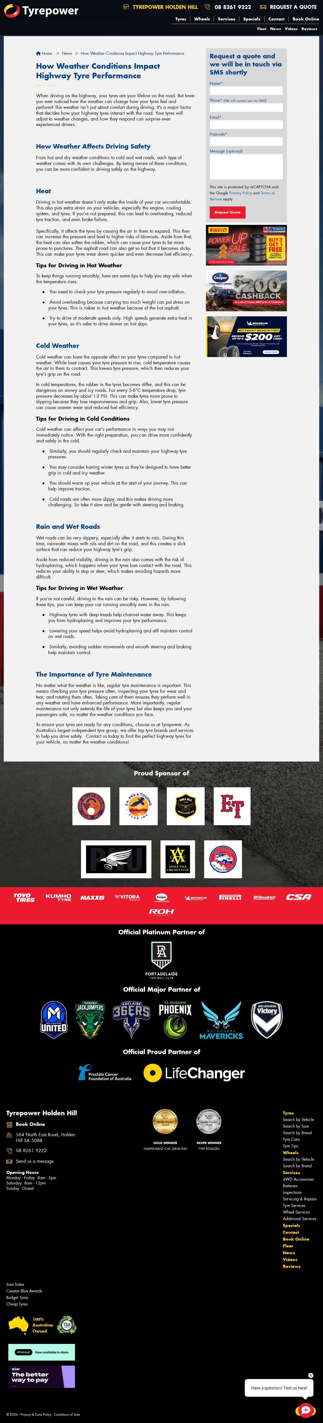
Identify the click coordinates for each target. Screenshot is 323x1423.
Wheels (202, 19)
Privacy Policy (240, 193)
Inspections (292, 1192)
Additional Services (299, 1218)
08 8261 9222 (233, 7)
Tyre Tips (290, 1146)
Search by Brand (297, 1132)
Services (226, 19)
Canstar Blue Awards (24, 1291)
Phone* (238, 100)
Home (46, 53)
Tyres (180, 19)
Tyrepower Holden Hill (164, 7)
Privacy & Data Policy (36, 1414)
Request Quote (227, 212)
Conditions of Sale (67, 1414)
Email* (216, 117)
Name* (216, 83)
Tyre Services (294, 1205)
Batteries (290, 1186)
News (275, 28)
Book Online (306, 19)
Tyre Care (291, 1139)
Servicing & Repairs (300, 1199)
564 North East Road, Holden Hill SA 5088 (45, 1138)
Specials (251, 19)
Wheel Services (296, 1212)
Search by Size (296, 1126)
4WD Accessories (298, 1179)
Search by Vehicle (298, 1119)
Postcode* (218, 134)
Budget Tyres (17, 1297)
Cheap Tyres (17, 1304)
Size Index (15, 1284)
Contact (276, 19)
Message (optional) (226, 151)
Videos (291, 28)
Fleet (261, 28)
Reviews (309, 28)
